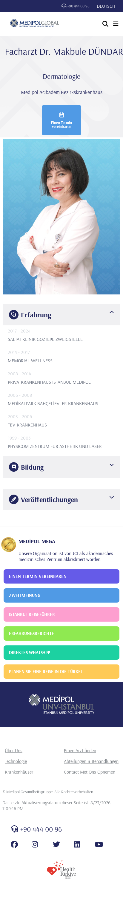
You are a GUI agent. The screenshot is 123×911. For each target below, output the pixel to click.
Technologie (16, 761)
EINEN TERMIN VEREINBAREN (38, 576)
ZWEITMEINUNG (24, 595)
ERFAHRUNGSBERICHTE (31, 633)
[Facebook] (14, 844)
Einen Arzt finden (80, 750)
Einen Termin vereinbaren (61, 124)
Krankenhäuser (19, 772)
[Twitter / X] (56, 844)
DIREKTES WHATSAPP (29, 652)
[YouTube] (99, 844)
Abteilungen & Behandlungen (91, 761)
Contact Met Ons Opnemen (89, 772)
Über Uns (13, 750)
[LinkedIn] (77, 844)
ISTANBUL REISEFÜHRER (32, 614)
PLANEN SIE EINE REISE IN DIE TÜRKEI (45, 671)
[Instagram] (35, 844)
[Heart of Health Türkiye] (61, 869)
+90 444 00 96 (78, 6)
